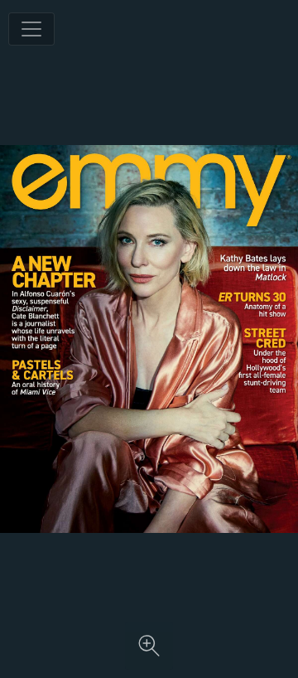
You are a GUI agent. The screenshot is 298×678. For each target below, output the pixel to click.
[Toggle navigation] (31, 29)
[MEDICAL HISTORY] (252, 304)
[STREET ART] (263, 361)
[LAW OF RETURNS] (252, 267)
